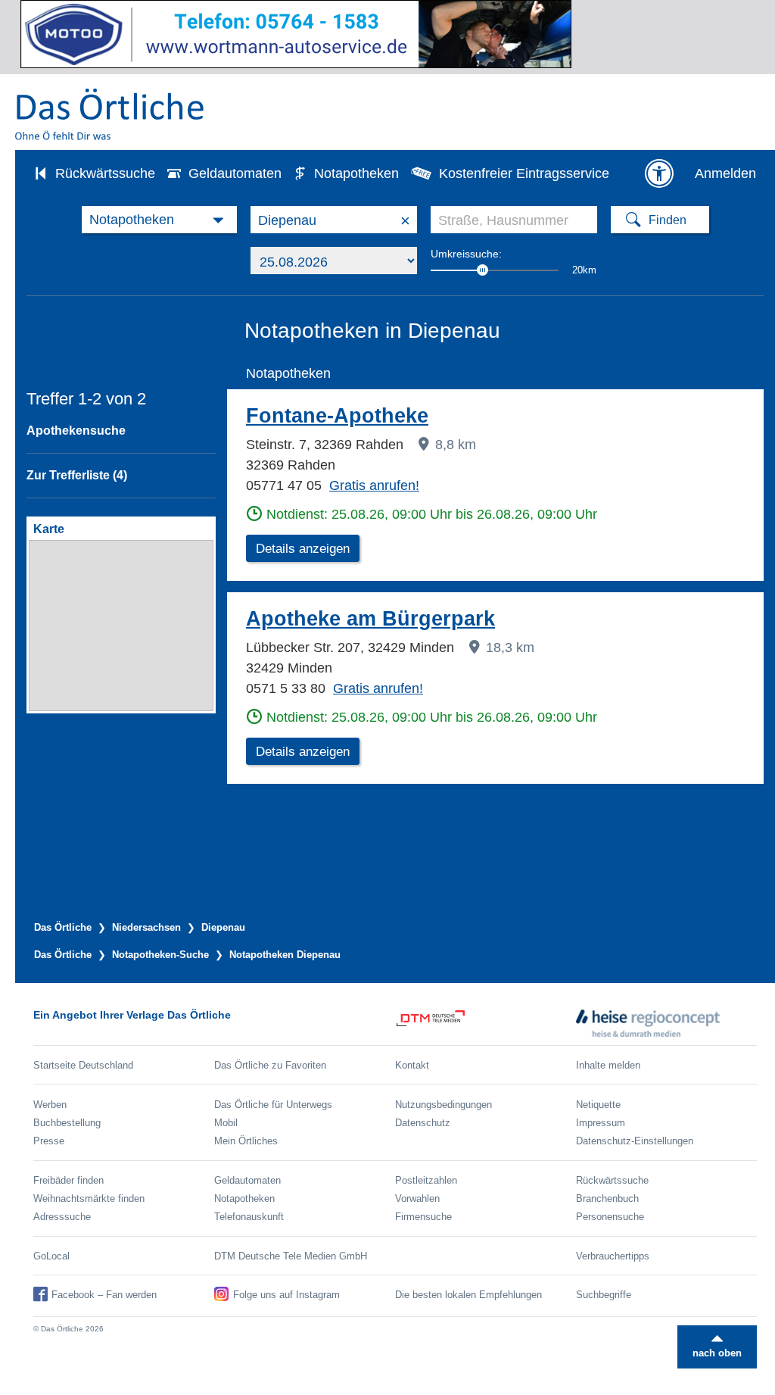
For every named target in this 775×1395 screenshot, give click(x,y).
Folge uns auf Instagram (286, 1294)
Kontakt (412, 1065)
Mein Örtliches (246, 1141)
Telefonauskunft (249, 1216)
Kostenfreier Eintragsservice (524, 173)
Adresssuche (62, 1216)
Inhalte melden (608, 1065)
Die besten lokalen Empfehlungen (468, 1294)
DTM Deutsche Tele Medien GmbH (290, 1256)
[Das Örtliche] (110, 114)
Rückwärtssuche (105, 173)
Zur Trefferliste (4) (76, 475)
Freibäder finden (68, 1180)
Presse (48, 1141)
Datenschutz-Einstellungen (634, 1141)
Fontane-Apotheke (337, 415)
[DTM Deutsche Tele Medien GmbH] (485, 1023)
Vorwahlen (417, 1198)
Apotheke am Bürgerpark (370, 618)
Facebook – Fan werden (104, 1294)
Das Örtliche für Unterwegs (273, 1104)
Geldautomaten (235, 173)
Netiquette (598, 1104)
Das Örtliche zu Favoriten (270, 1065)
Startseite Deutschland (83, 1065)
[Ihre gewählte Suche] (159, 219)
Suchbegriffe (603, 1294)
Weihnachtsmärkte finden (89, 1198)
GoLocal (51, 1256)
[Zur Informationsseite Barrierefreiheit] (659, 173)
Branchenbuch (607, 1198)
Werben (50, 1104)
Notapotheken (356, 173)
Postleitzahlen (426, 1180)
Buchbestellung (67, 1122)
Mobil (226, 1122)
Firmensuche (423, 1216)
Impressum (600, 1122)
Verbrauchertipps (612, 1256)
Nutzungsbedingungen (443, 1104)
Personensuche (610, 1216)
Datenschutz (422, 1122)
